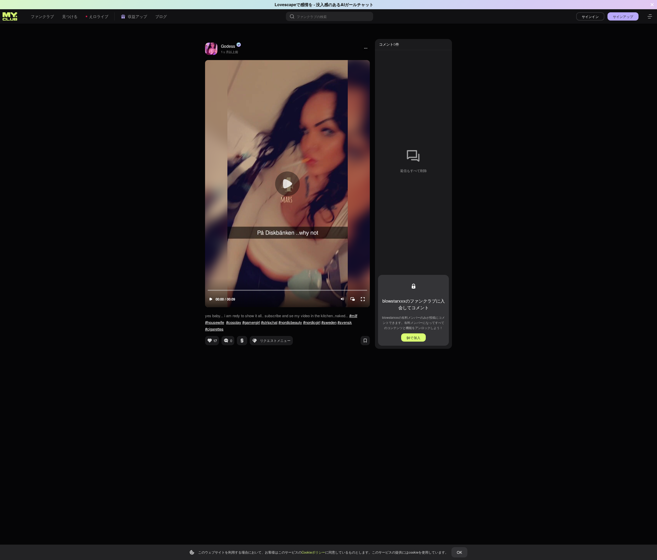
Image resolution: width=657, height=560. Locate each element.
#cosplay (233, 322)
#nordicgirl (311, 322)
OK (459, 552)
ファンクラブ (42, 16)
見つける (70, 16)
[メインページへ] (10, 16)
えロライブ (98, 16)
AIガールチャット (357, 4)
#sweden (328, 322)
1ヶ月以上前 (229, 52)
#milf (353, 315)
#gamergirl (251, 322)
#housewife (214, 322)
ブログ (161, 16)
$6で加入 (413, 337)
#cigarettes (214, 329)
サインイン (590, 16)
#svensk (344, 322)
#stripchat (269, 322)
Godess (228, 46)
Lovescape (285, 4)
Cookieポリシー (313, 552)
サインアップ (623, 16)
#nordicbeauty (290, 322)
